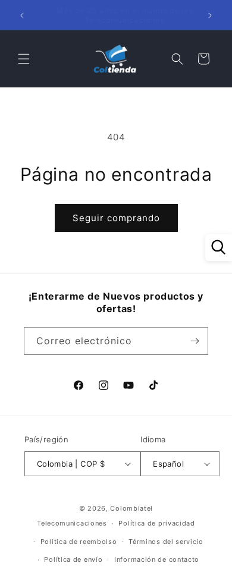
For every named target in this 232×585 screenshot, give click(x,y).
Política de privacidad (156, 523)
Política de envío (73, 559)
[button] (24, 59)
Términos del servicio (165, 541)
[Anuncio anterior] (22, 15)
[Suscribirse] (194, 341)
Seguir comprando (116, 218)
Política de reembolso (78, 541)
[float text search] (218, 247)
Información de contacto (156, 559)
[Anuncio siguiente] (210, 15)
